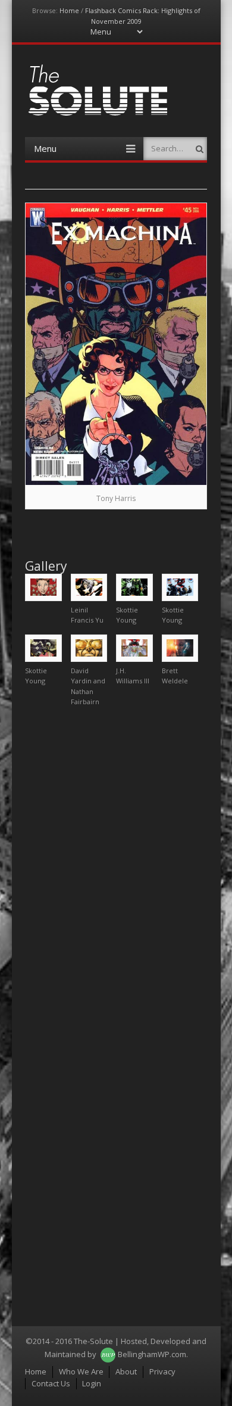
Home (69, 10)
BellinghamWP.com (152, 1354)
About (126, 1371)
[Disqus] (116, 865)
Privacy (162, 1371)
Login (91, 1383)
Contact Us (51, 1383)
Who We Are (81, 1371)
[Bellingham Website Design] (108, 1354)
